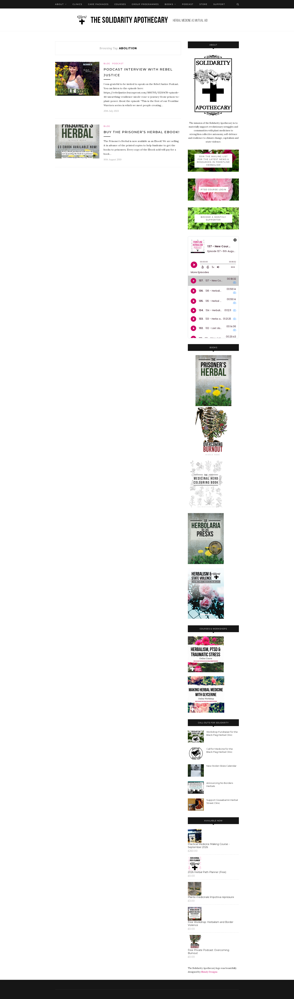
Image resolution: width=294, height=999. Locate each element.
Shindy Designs (209, 971)
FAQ (57, 13)
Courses (120, 4)
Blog (107, 63)
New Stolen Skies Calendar (221, 765)
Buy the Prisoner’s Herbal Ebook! (141, 132)
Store (203, 4)
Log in (70, 13)
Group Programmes (145, 4)
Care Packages (98, 4)
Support (219, 4)
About (59, 4)
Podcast (187, 4)
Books (169, 4)
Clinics (77, 4)
